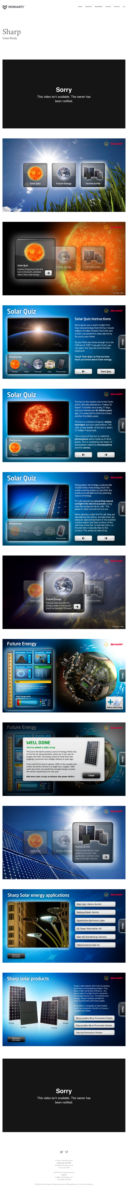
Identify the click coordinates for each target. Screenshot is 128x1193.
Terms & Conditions (86, 1184)
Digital (108, 6)
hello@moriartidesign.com (64, 1165)
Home (80, 6)
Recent (117, 6)
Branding (98, 6)
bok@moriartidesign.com (64, 1177)
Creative (88, 6)
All (124, 6)
